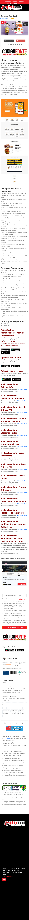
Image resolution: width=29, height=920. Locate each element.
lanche (5, 716)
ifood (8, 708)
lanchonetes (14, 710)
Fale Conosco (21, 1)
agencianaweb (7, 579)
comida (23, 713)
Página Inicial (8, 1)
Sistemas (14, 1)
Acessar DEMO (9, 40)
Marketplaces (3, 18)
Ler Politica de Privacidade (7, 876)
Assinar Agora (22, 40)
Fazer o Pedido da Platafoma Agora (15, 627)
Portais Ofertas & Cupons (18, 579)
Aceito (4, 879)
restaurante (14, 708)
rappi (18, 713)
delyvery (21, 710)
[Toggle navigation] (25, 7)
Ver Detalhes (22, 584)
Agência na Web (12, 658)
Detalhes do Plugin (22, 389)
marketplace (6, 710)
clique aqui (8, 738)
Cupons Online (6, 577)
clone (20, 708)
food (4, 708)
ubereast (13, 713)
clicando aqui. (14, 623)
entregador (6, 713)
